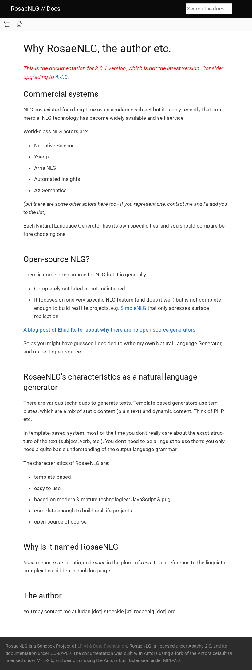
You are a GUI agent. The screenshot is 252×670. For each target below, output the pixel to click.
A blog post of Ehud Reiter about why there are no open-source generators (109, 330)
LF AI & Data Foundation (102, 646)
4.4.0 (61, 77)
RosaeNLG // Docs (35, 8)
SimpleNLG (133, 308)
